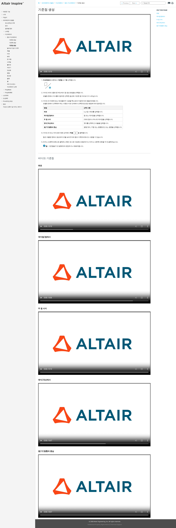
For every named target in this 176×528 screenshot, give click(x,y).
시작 (4, 14)
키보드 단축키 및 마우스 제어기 (12, 107)
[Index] (168, 5)
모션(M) (5, 98)
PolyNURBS (8, 92)
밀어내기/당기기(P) (13, 48)
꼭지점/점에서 (160, 16)
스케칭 (7, 31)
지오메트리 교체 (12, 87)
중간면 (9, 76)
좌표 (157, 13)
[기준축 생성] (125, 3)
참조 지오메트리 (12, 37)
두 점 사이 (159, 19)
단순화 (9, 70)
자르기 (9, 67)
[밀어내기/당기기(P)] (135, 3)
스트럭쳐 (5, 95)
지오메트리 (8, 34)
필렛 (8, 78)
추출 (8, 51)
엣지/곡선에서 (160, 23)
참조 (4, 104)
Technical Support (116, 524)
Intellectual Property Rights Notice (98, 524)
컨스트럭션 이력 (10, 23)
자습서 (5, 17)
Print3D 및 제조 (8, 101)
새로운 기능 (6, 11)
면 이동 (9, 59)
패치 (8, 56)
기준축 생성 (12, 43)
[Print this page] (172, 4)
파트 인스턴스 (11, 84)
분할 (8, 73)
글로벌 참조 (8, 28)
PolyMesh (8, 90)
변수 (6, 26)
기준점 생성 (12, 45)
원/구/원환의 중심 (161, 26)
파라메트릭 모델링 (8, 20)
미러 (8, 54)
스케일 (9, 62)
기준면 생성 (12, 40)
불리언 (9, 65)
